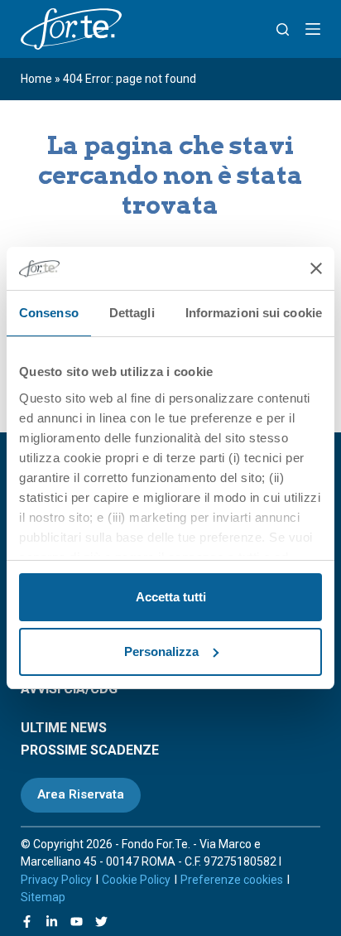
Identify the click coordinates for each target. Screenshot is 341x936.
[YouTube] (76, 921)
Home (36, 78)
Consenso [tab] (49, 313)
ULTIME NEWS (64, 728)
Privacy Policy (56, 879)
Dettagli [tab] (132, 313)
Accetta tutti (171, 597)
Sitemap (43, 897)
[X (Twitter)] (101, 921)
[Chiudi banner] (316, 268)
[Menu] (312, 29)
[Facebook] (27, 921)
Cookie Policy (136, 879)
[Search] (282, 29)
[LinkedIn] (52, 921)
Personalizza (161, 651)
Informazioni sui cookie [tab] (253, 313)
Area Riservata (80, 794)
